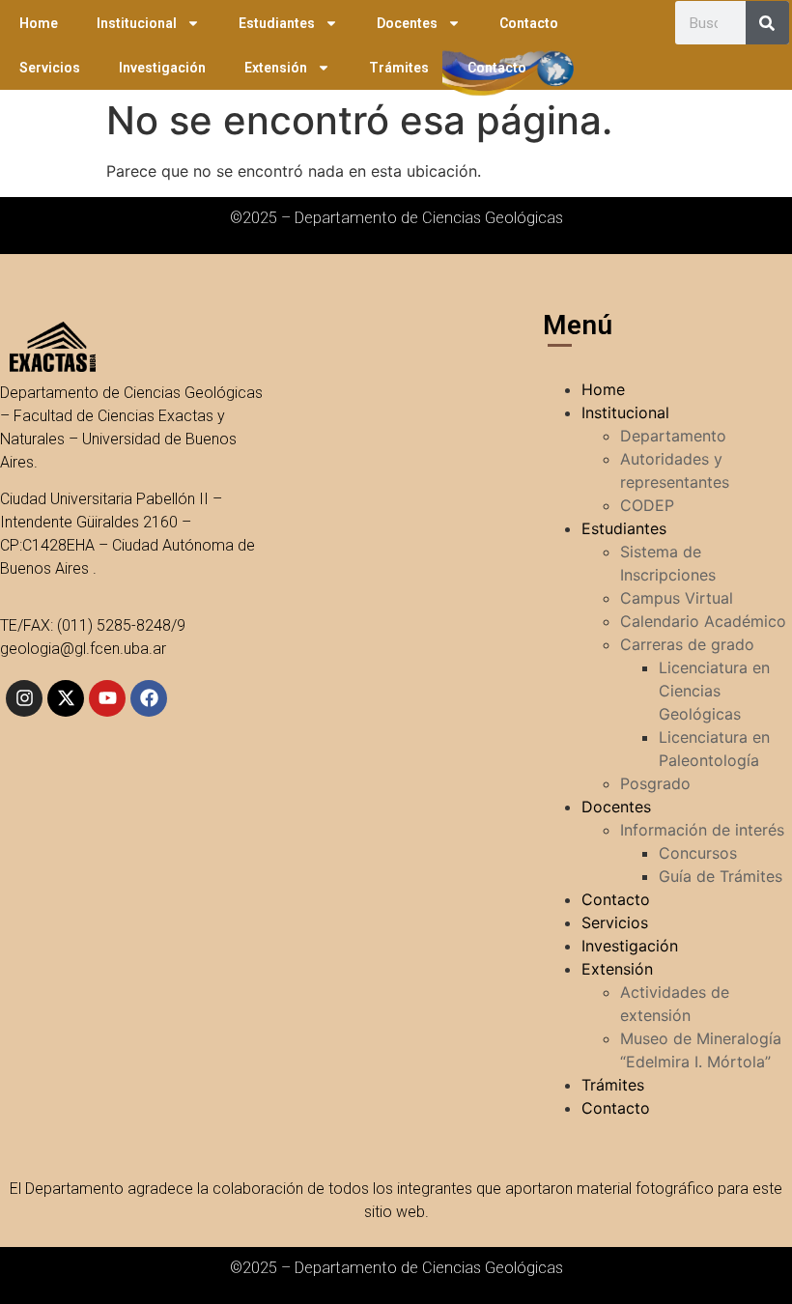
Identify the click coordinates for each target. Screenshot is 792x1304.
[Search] (767, 22)
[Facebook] (148, 698)
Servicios (49, 67)
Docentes (407, 23)
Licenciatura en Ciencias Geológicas (714, 690)
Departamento (673, 435)
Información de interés (702, 829)
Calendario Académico (703, 621)
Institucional (137, 23)
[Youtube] (107, 698)
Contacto (528, 23)
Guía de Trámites (720, 876)
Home (38, 23)
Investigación (162, 67)
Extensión (275, 67)
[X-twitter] (65, 698)
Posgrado (655, 783)
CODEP (647, 505)
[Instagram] (24, 698)
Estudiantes (277, 23)
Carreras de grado (687, 644)
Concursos (698, 853)
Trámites (399, 67)
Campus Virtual (676, 598)
